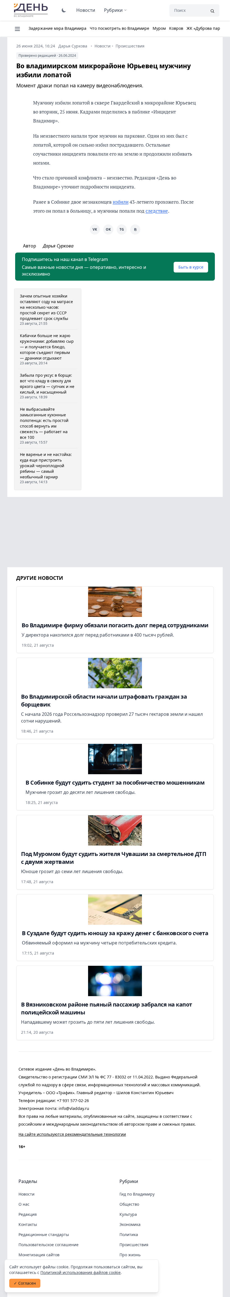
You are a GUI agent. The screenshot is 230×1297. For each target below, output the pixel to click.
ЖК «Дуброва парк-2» (207, 28)
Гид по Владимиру (137, 1194)
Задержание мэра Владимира (57, 28)
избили (120, 202)
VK (95, 229)
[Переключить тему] (64, 10)
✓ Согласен (25, 1283)
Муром (159, 28)
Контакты (28, 1224)
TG (121, 229)
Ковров (176, 28)
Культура (128, 1214)
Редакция (28, 1214)
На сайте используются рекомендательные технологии (72, 1134)
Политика (128, 1234)
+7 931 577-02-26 (73, 1100)
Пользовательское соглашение (49, 1244)
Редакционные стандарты (44, 1234)
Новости (85, 10)
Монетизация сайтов (39, 1254)
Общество (129, 1204)
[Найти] (212, 10)
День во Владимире (31, 10)
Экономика (130, 1224)
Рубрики (113, 10)
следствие (157, 211)
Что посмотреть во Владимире (119, 28)
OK (108, 229)
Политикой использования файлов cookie (80, 1272)
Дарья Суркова (72, 46)
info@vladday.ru (74, 1108)
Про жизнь (130, 1254)
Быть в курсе (190, 267)
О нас (24, 1204)
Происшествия (130, 46)
